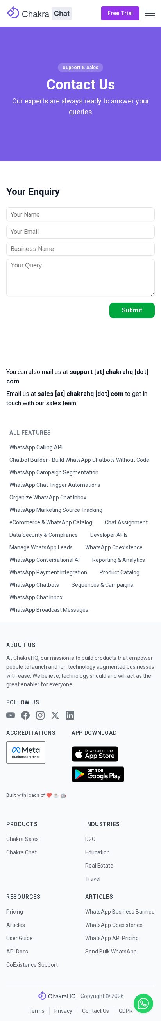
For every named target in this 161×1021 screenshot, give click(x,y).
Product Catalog (120, 572)
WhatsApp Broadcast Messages (48, 610)
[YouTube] (10, 715)
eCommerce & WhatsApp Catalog (50, 522)
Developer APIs (109, 535)
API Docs (17, 951)
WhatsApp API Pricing (112, 938)
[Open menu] (150, 13)
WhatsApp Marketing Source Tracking (55, 510)
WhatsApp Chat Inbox (36, 597)
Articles (15, 925)
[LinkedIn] (70, 715)
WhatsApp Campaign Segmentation (53, 472)
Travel (92, 879)
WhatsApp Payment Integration (48, 572)
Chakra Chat (21, 852)
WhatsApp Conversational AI (44, 560)
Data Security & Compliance (43, 535)
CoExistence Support (32, 965)
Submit (132, 310)
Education (97, 852)
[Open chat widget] (143, 1003)
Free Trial (120, 13)
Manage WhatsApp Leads (41, 547)
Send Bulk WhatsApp (111, 951)
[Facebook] (25, 715)
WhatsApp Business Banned (120, 912)
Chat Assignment (126, 522)
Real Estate (99, 865)
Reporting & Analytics (118, 560)
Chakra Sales (22, 839)
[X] (55, 715)
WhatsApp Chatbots (34, 585)
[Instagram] (40, 715)
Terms (37, 1011)
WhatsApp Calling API (36, 447)
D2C (90, 839)
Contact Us (95, 1011)
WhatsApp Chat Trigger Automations (54, 485)
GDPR (126, 1011)
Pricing (14, 912)
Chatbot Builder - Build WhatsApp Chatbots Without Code (79, 460)
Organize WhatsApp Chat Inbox (47, 497)
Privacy (63, 1011)
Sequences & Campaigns (102, 585)
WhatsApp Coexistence (114, 547)
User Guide (19, 938)
